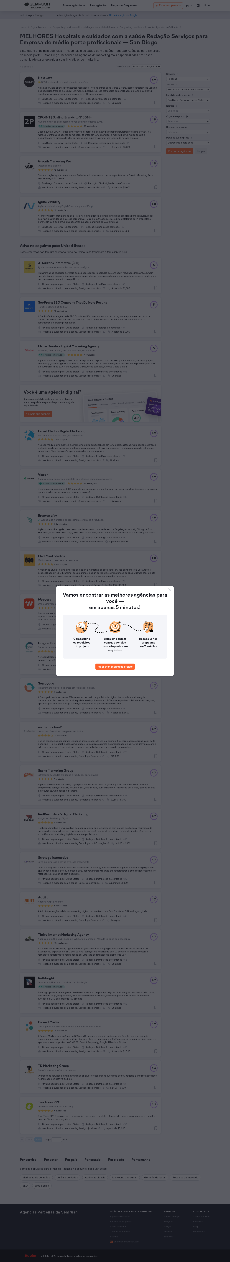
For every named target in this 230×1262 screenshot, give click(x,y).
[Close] (170, 589)
